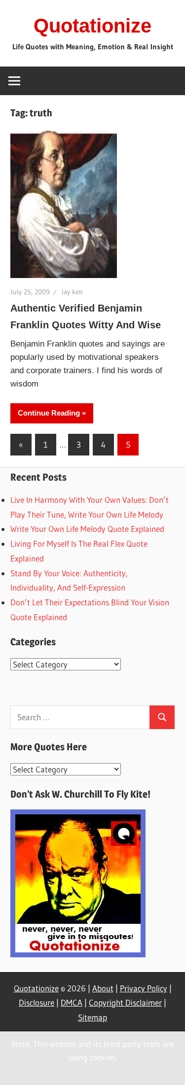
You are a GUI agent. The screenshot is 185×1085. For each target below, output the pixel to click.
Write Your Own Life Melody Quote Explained (87, 529)
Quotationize (92, 25)
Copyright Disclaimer (125, 1002)
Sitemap (92, 1017)
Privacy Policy (143, 988)
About (102, 988)
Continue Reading (49, 413)
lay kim (72, 291)
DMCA (71, 1002)
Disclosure (36, 1002)
